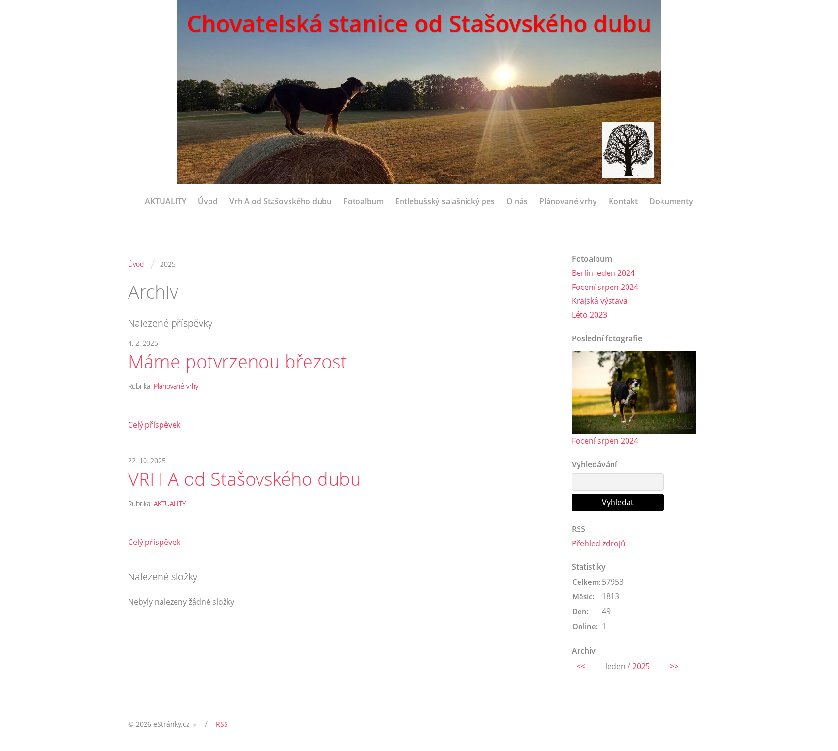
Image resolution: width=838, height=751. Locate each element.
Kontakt (623, 201)
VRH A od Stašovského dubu (244, 479)
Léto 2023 (589, 314)
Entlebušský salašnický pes (445, 201)
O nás (517, 201)
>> (674, 666)
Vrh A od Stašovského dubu (280, 201)
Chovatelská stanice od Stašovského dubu (419, 23)
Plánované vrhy (568, 201)
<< (581, 666)
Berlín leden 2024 (603, 273)
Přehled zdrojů (599, 543)
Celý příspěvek (154, 424)
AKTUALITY (165, 201)
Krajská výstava (600, 300)
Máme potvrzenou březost (237, 362)
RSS (222, 724)
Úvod (208, 201)
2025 (641, 666)
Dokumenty (671, 201)
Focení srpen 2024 (605, 287)
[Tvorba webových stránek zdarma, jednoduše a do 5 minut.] (195, 725)
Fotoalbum (363, 201)
